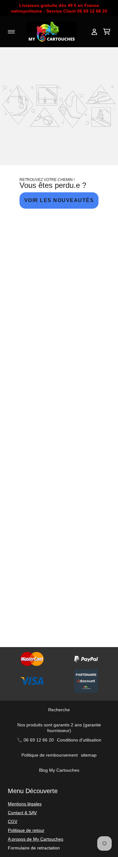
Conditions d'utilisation (79, 739)
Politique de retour (26, 830)
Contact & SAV (22, 812)
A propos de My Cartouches (35, 839)
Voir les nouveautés (59, 200)
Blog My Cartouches (59, 770)
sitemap (89, 755)
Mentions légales (25, 803)
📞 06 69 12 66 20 (35, 739)
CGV (12, 821)
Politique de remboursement (49, 755)
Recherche (59, 709)
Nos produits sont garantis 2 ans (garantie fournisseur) (59, 727)
